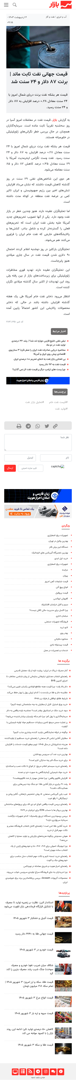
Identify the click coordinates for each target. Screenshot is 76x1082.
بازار (55, 120)
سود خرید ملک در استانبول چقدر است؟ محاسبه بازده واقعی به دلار (37, 710)
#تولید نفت (61, 409)
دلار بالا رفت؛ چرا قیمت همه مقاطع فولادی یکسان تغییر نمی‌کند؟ (38, 687)
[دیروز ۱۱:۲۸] (63, 1048)
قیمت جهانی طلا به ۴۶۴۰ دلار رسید (34, 934)
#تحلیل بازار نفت (34, 402)
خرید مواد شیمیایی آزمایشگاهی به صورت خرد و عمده (43, 772)
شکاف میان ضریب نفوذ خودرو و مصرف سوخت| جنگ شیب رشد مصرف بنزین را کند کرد (29, 969)
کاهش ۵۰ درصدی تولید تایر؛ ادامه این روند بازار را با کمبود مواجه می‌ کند (30, 1031)
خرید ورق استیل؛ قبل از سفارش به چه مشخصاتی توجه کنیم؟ (39, 704)
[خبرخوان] (30, 1072)
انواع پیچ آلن (62, 587)
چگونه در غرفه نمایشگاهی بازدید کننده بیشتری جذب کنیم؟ (40, 732)
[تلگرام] (38, 1072)
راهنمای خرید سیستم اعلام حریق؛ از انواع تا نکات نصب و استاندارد (37, 766)
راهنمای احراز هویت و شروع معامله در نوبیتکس (45, 866)
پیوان (65, 576)
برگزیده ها (64, 661)
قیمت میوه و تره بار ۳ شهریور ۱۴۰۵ (34, 1013)
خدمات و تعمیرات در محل (56, 650)
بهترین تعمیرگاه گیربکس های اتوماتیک (50, 553)
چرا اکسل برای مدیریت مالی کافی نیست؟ (49, 610)
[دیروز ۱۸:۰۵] (63, 906)
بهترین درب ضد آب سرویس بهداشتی (50, 754)
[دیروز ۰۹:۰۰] (63, 969)
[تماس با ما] (53, 1072)
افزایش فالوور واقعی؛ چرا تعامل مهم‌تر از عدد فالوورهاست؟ (40, 778)
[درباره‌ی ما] (60, 1072)
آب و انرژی (61, 17)
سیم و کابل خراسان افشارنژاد (54, 604)
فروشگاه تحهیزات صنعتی (56, 622)
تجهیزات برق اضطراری (58, 535)
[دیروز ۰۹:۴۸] (63, 937)
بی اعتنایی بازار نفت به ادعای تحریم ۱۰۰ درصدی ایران (39, 359)
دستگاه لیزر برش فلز (58, 547)
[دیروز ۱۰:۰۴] (63, 953)
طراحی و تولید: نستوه (38, 1077)
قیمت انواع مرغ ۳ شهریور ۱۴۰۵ (36, 998)
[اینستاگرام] (45, 1072)
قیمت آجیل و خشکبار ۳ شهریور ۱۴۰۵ (33, 918)
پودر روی (64, 633)
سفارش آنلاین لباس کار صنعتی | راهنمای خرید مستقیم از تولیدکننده (36, 738)
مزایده (65, 570)
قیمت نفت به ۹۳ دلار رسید (52, 364)
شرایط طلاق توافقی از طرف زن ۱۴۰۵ (51, 698)
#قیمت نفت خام (58, 402)
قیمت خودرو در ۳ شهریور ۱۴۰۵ (36, 950)
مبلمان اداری (62, 616)
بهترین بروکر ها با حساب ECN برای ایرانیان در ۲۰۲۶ (44, 810)
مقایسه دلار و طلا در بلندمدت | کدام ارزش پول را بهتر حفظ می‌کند (37, 692)
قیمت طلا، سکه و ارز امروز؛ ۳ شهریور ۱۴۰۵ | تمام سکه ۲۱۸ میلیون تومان (29, 984)
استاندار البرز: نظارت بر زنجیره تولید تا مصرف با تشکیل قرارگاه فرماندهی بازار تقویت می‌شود (28, 905)
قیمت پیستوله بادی (59, 645)
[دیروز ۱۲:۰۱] (63, 1033)
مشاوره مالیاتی (61, 639)
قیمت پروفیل (62, 593)
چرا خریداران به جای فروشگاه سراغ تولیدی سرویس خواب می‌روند (37, 872)
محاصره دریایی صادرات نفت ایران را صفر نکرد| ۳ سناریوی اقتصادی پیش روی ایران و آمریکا (37, 352)
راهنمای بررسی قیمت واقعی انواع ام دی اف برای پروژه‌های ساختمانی (36, 804)
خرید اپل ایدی (61, 558)
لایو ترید (64, 627)
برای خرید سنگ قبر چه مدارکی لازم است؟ (48, 760)
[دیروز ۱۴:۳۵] (63, 985)
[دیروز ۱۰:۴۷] (63, 1001)
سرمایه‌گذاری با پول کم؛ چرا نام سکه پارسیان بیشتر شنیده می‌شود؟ (37, 716)
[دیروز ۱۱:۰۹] (63, 922)
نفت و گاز (50, 17)
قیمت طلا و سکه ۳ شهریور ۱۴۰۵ (35, 1045)
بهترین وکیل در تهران (58, 541)
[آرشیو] (22, 1072)
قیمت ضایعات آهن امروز (56, 581)
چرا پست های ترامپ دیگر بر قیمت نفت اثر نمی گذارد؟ (38, 369)
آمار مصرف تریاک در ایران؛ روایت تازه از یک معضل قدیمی (41, 670)
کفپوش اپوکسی (60, 599)
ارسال (10, 468)
